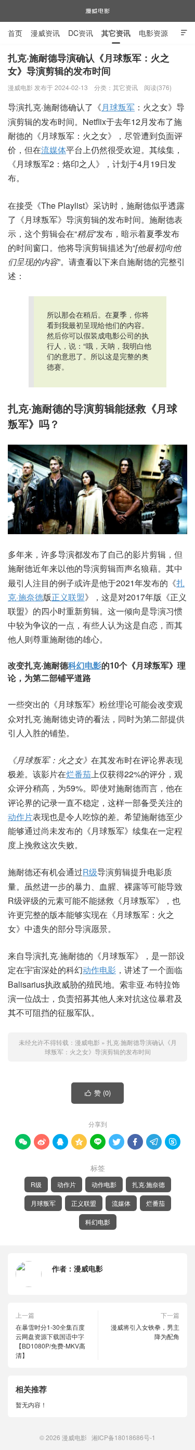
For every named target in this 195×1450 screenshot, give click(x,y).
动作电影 (99, 970)
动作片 (20, 817)
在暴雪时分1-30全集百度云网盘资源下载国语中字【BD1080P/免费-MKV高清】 (50, 1340)
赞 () (98, 1093)
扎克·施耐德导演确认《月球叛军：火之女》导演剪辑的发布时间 (111, 1047)
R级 (90, 872)
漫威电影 (97, 11)
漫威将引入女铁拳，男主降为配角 (145, 1331)
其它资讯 (116, 33)
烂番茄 (78, 774)
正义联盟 (68, 597)
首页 (15, 33)
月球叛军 (118, 107)
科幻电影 (84, 665)
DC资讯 (80, 33)
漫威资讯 (45, 33)
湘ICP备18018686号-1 (123, 1437)
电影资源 (153, 33)
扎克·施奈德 (148, 1184)
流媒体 (53, 150)
